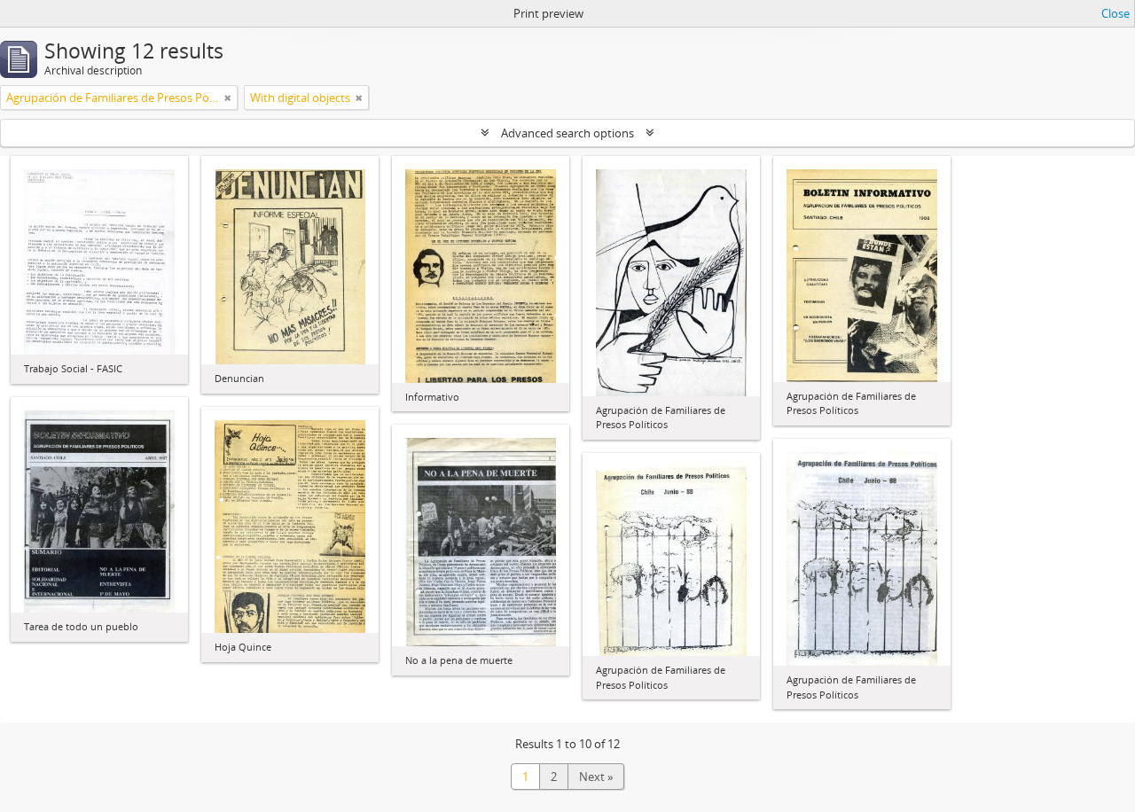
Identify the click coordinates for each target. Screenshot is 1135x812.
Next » (596, 777)
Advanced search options (567, 133)
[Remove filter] (227, 97)
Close (1115, 13)
